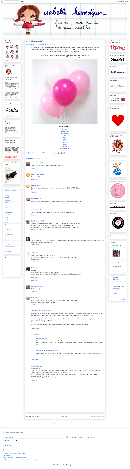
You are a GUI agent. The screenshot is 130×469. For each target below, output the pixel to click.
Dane (64, 144)
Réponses (36, 334)
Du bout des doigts (65, 148)
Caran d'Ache (8, 229)
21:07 (39, 185)
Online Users (7, 445)
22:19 (36, 268)
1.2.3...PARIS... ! (116, 283)
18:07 (36, 297)
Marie (65, 139)
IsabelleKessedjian (9, 246)
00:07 (41, 198)
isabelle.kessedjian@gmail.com (12, 133)
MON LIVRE (7, 222)
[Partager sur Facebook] (62, 153)
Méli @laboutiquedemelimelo (40, 310)
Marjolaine (65, 130)
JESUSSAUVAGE (117, 266)
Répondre (34, 168)
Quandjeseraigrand (9, 212)
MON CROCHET (8, 192)
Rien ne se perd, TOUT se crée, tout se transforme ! (118, 288)
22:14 (46, 338)
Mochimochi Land (117, 245)
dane (32, 297)
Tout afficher (123, 272)
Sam (64, 135)
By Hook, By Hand (117, 249)
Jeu (5, 224)
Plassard (7, 236)
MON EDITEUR (8, 200)
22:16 (36, 252)
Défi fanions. (6, 455)
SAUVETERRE (8, 205)
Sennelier (7, 249)
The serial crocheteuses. (45, 153)
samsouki (34, 210)
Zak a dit (115, 269)
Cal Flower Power (9, 234)
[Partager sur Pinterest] (64, 153)
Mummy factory (36, 174)
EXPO (6, 219)
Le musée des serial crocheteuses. (115, 236)
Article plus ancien (97, 416)
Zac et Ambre (8, 251)
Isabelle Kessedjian (12, 77)
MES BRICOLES (9, 202)
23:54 (56, 350)
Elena (65, 141)
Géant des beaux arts (10, 214)
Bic (5, 239)
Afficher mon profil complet (11, 97)
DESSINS (7, 195)
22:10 (41, 366)
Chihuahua (7, 227)
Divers (6, 217)
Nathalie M (65, 143)
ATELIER (7, 197)
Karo (64, 137)
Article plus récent (32, 416)
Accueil (65, 416)
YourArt (6, 241)
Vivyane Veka (40, 338)
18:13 (51, 310)
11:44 (39, 210)
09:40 (41, 163)
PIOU (6, 207)
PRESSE (7, 231)
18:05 (42, 221)
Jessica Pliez (65, 131)
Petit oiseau (65, 133)
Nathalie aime (35, 163)
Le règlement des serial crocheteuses (14, 453)
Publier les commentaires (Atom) (69, 423)
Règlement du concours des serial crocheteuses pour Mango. (21, 460)
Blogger (75, 465)
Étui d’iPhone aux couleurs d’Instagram (14, 457)
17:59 (41, 286)
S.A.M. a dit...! (35, 221)
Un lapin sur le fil (117, 296)
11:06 (42, 174)
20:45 (36, 238)
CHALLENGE (8, 210)
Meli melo (65, 146)
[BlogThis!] (58, 153)
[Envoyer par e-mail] (56, 153)
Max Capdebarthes (9, 244)
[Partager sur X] (60, 153)
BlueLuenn (115, 293)
